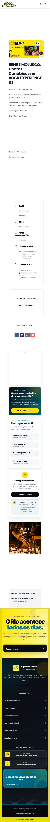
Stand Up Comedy (28, 278)
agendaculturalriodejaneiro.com (25, 813)
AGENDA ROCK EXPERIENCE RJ (20, 89)
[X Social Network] (22, 335)
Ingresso (22, 240)
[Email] (32, 335)
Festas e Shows (27, 270)
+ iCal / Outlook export (27, 305)
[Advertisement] (25, 24)
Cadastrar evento (25, 495)
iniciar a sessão (23, 598)
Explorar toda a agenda (23, 685)
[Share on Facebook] (17, 335)
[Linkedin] (27, 335)
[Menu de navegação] (45, 4)
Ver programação (25, 410)
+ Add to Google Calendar (26, 299)
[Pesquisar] (41, 4)
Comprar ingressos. (16, 157)
